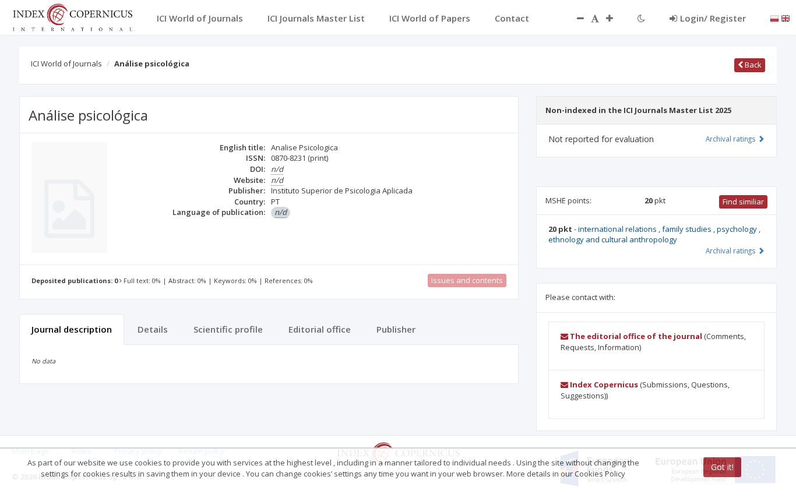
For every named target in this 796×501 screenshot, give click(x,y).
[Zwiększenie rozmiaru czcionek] (615, 18)
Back (752, 64)
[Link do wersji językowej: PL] (774, 17)
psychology (738, 229)
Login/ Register (713, 18)
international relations (618, 229)
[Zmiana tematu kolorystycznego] (641, 18)
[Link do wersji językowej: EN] (785, 17)
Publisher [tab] (395, 329)
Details (153, 329)
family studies (687, 229)
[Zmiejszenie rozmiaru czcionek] (574, 18)
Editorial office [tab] (319, 329)
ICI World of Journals (66, 63)
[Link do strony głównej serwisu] (72, 16)
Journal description (71, 329)
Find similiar (743, 201)
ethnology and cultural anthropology (612, 239)
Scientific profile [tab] (228, 329)
